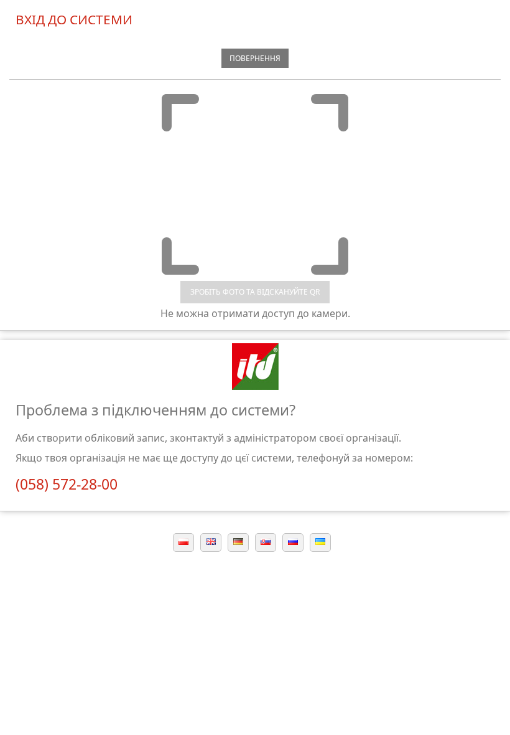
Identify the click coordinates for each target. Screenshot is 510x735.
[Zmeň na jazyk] (266, 541)
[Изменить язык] (293, 541)
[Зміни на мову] (320, 541)
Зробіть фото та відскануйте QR (255, 292)
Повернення (255, 58)
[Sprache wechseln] (238, 541)
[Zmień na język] (183, 541)
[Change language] (211, 541)
